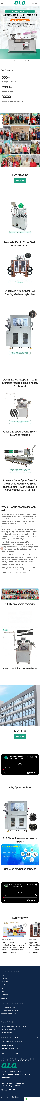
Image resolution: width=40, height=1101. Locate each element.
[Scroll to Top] (36, 1091)
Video (3, 988)
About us (4, 998)
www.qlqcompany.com (8, 1007)
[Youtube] (17, 1053)
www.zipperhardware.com (10, 1010)
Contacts (4, 995)
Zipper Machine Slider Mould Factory (13, 1026)
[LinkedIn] (12, 1053)
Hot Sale (4, 978)
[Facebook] (3, 1053)
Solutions (4, 982)
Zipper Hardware (7, 1033)
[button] (11, 61)
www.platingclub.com (8, 1014)
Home (3, 975)
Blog (2, 991)
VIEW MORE (20, 180)
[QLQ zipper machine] (20, 3)
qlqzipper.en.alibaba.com (9, 1017)
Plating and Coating (8, 1029)
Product (4, 985)
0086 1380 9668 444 (8, 1045)
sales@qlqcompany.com (9, 1048)
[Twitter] (8, 1053)
